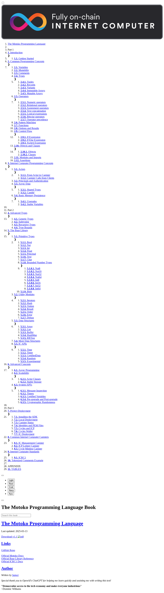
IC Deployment (24, 434)
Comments (21, 73)
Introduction (15, 52)
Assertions (22, 160)
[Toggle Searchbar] (2, 500)
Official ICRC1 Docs (12, 561)
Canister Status (24, 422)
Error (26, 314)
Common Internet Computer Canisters (28, 437)
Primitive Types (24, 236)
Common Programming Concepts (26, 61)
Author (7, 568)
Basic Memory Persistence (29, 195)
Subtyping (21, 221)
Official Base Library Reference (17, 558)
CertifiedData (30, 355)
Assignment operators (34, 108)
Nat (25, 245)
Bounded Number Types (36, 262)
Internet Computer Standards (23, 451)
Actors (19, 169)
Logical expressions (33, 113)
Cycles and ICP (24, 428)
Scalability (21, 373)
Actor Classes (30, 379)
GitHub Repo (8, 550)
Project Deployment (19, 411)
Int (25, 248)
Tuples (27, 82)
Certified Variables (33, 396)
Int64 (34, 288)
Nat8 (33, 268)
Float (26, 251)
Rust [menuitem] (11, 483)
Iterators (27, 300)
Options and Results (26, 128)
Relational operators (33, 105)
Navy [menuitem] (11, 490)
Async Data (22, 183)
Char (26, 259)
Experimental (30, 361)
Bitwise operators (32, 116)
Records (27, 84)
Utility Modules (24, 294)
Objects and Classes (27, 145)
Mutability (21, 70)
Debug (27, 317)
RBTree (27, 338)
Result (26, 309)
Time (26, 349)
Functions (21, 125)
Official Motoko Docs (12, 555)
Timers (27, 393)
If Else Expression (32, 140)
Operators (21, 96)
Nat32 (34, 274)
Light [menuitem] (11, 480)
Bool (26, 242)
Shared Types (30, 189)
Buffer (26, 332)
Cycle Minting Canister (28, 448)
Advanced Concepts (19, 364)
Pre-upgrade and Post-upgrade (38, 399)
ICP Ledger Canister (26, 445)
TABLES (14, 469)
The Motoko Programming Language (26, 44)
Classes (28, 154)
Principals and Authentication (31, 180)
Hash (26, 303)
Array (26, 326)
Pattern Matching (25, 122)
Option (27, 306)
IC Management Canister (29, 443)
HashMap (28, 335)
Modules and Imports (27, 157)
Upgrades (28, 201)
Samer (15, 575)
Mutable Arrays (31, 93)
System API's (23, 384)
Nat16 (34, 271)
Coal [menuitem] (11, 487)
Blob (26, 291)
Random (28, 358)
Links (6, 543)
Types (19, 76)
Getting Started (24, 58)
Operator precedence (34, 119)
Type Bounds (23, 227)
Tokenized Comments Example (25, 460)
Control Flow (23, 131)
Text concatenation (33, 111)
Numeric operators (33, 102)
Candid (27, 192)
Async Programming (26, 370)
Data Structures (24, 320)
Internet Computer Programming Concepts (30, 163)
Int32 (34, 285)
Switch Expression (33, 142)
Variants (27, 87)
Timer (26, 352)
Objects (28, 151)
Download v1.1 (9, 536)
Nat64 (34, 277)
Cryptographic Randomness (37, 402)
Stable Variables (31, 204)
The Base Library (18, 230)
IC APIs (20, 343)
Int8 (33, 280)
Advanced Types (17, 213)
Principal (28, 253)
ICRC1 (20, 457)
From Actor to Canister (35, 175)
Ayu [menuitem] (11, 494)
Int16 (34, 283)
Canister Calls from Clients (37, 178)
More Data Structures (27, 341)
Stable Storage (30, 381)
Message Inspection (33, 390)
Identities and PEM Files (28, 425)
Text (25, 256)
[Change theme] (2, 475)
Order (26, 312)
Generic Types (23, 219)
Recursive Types (24, 224)
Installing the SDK (25, 416)
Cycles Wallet (23, 431)
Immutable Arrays (32, 90)
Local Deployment (25, 419)
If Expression (30, 137)
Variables (21, 67)
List (25, 329)
